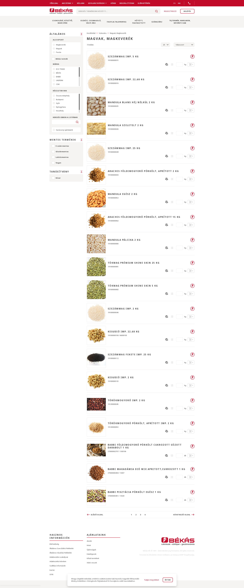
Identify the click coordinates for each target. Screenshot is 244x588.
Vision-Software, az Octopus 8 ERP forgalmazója (175, 555)
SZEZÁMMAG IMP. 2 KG (123, 308)
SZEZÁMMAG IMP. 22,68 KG (126, 79)
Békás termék (62, 59)
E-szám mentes (62, 146)
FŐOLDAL (54, 3)
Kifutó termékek (93, 558)
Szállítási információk (58, 566)
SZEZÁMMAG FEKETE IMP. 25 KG (129, 354)
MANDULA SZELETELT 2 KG (126, 125)
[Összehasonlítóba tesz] (166, 64)
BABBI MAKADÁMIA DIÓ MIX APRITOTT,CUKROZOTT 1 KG (146, 469)
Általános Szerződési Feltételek (62, 548)
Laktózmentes (62, 157)
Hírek (113, 3)
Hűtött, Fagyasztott (139, 21)
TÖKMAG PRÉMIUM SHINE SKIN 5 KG (133, 285)
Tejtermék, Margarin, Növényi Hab (180, 21)
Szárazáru (156, 22)
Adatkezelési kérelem (58, 561)
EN (174, 3)
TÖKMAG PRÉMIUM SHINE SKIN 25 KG (134, 262)
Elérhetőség (144, 3)
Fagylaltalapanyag (116, 22)
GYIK (51, 574)
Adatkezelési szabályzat (59, 557)
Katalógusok (91, 554)
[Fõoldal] (61, 11)
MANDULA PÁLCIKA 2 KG (124, 240)
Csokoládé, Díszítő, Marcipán (62, 21)
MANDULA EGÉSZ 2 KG (123, 194)
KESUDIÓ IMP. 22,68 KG (124, 331)
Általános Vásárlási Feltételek (61, 553)
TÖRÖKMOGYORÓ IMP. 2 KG (126, 400)
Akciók (89, 541)
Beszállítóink (127, 3)
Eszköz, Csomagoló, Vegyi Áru (91, 21)
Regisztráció (170, 11)
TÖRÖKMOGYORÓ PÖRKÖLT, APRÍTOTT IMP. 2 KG (141, 423)
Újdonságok (91, 550)
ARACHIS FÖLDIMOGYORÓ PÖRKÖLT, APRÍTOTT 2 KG (143, 171)
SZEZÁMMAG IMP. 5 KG (123, 56)
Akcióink (66, 3)
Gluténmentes (62, 151)
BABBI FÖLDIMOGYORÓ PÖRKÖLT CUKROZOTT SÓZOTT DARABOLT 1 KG (145, 446)
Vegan (58, 163)
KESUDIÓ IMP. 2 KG (121, 377)
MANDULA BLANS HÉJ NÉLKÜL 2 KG (131, 102)
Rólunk (80, 3)
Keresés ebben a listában (65, 117)
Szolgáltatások (96, 3)
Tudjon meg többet (151, 580)
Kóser (58, 178)
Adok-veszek (92, 563)
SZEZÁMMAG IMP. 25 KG (124, 148)
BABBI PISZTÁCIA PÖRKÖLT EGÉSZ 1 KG (134, 492)
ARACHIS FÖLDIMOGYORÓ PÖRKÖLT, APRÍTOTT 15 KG (144, 217)
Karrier (52, 570)
